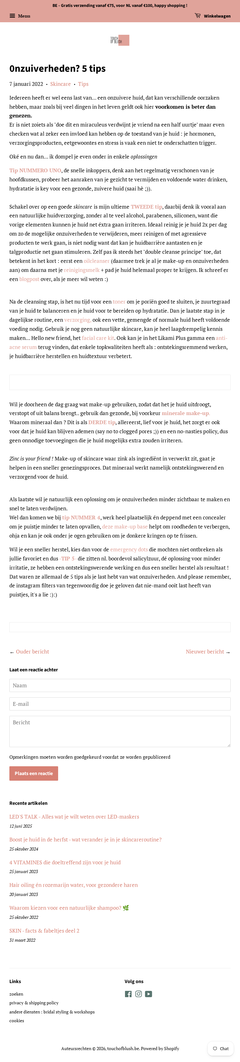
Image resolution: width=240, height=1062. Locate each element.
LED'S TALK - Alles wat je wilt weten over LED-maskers (74, 816)
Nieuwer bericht (205, 651)
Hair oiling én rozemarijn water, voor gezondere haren (73, 884)
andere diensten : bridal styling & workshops (52, 1012)
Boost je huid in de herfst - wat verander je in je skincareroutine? (85, 839)
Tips (83, 83)
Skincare (60, 83)
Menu (23, 16)
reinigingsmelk (82, 269)
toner (119, 301)
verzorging (77, 319)
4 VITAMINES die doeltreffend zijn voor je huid (65, 862)
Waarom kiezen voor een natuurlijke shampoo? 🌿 (69, 907)
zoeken (16, 994)
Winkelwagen (217, 16)
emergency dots (129, 549)
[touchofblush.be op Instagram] (138, 995)
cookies (16, 1020)
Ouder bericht (32, 651)
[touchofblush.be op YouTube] (148, 995)
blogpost (29, 279)
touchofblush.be (123, 1048)
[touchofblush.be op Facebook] (128, 995)
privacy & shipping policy (33, 1003)
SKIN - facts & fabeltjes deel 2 (44, 930)
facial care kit (98, 337)
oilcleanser (97, 260)
